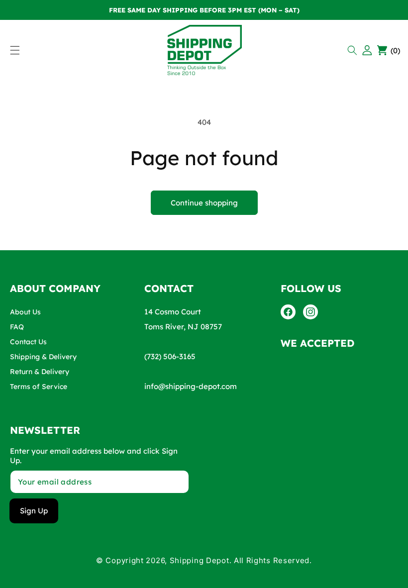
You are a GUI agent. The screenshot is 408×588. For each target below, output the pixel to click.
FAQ (17, 326)
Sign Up (34, 510)
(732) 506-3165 (170, 356)
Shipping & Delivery (43, 356)
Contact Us (28, 341)
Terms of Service (38, 386)
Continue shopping (204, 202)
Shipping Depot (199, 560)
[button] (353, 50)
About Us (25, 311)
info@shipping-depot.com (190, 386)
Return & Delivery (39, 371)
